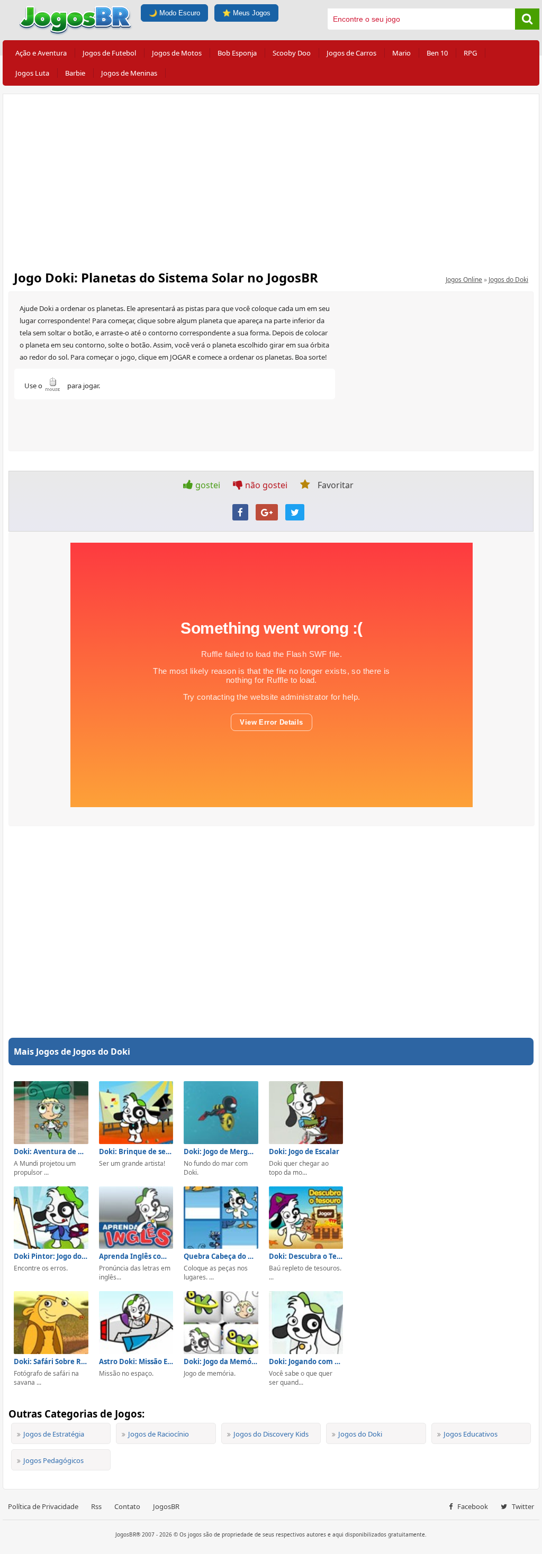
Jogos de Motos (177, 53)
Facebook (472, 1506)
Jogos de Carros (351, 53)
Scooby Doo (292, 53)
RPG (470, 53)
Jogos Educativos (471, 1434)
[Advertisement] (271, 179)
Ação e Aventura (41, 53)
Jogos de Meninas (129, 73)
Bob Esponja (237, 53)
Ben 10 (437, 53)
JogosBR (166, 1506)
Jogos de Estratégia (53, 1434)
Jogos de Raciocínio (158, 1434)
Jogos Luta (32, 73)
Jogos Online (464, 279)
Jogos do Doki (508, 279)
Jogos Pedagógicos (53, 1460)
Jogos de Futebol (109, 53)
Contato (127, 1506)
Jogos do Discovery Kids (271, 1434)
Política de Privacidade (43, 1506)
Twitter (522, 1506)
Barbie (75, 73)
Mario (401, 53)
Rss (96, 1506)
